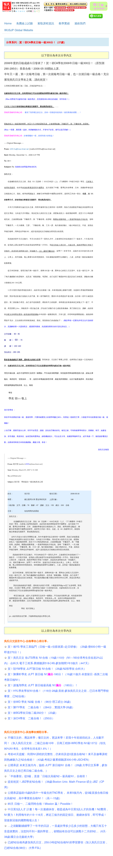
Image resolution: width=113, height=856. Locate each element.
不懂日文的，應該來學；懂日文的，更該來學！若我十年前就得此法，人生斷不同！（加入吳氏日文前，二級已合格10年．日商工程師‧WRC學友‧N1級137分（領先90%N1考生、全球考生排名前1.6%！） (55, 742)
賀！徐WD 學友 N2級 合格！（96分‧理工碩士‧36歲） (39, 702)
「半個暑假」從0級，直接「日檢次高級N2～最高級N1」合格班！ (47, 776)
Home (8, 23)
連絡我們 (79, 23)
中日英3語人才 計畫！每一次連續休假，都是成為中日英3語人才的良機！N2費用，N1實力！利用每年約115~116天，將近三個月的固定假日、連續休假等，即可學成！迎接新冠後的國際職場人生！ (56, 814)
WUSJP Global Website (18, 30)
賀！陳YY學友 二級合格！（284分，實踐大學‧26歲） (41, 707)
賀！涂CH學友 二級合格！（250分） (31, 718)
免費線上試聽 (24, 23)
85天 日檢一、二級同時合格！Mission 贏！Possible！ (40, 804)
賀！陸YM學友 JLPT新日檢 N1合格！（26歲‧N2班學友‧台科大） (46, 669)
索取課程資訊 (45, 23)
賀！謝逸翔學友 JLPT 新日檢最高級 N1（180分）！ (42, 685)
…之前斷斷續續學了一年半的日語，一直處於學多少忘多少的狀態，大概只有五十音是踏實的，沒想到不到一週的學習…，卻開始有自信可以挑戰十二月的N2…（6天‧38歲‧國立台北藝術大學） (55, 831)
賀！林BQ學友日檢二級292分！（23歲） (32, 713)
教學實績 (64, 23)
